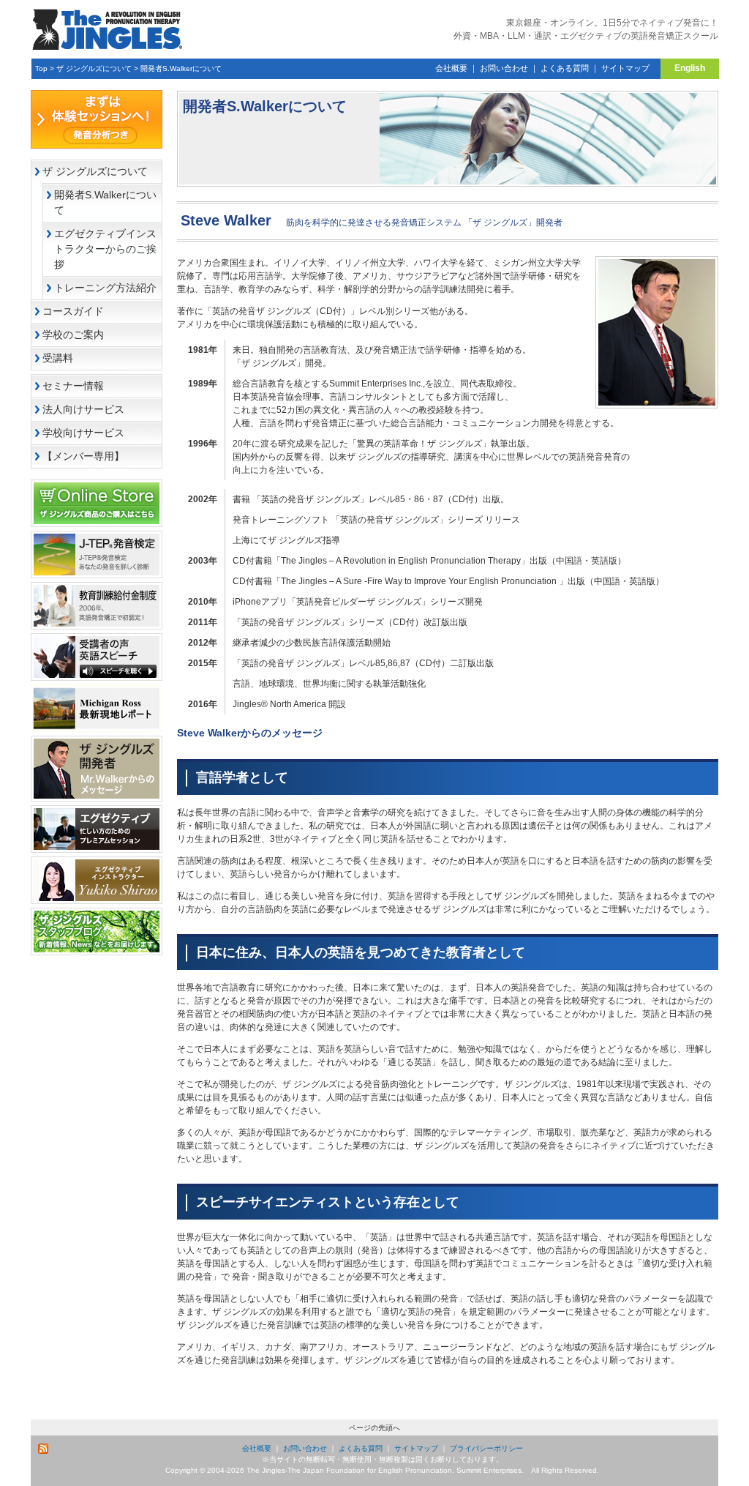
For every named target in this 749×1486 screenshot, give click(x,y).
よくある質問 (565, 68)
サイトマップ (625, 68)
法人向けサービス (83, 409)
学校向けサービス (83, 432)
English (689, 68)
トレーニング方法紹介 (105, 288)
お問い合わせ (504, 68)
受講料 (57, 358)
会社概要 (451, 68)
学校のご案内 (73, 334)
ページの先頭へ (374, 1428)
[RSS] (44, 1449)
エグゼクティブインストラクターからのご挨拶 (105, 249)
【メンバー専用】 (83, 456)
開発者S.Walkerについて (181, 68)
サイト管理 (692, 1480)
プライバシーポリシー (486, 1448)
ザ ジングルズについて (94, 68)
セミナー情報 (73, 386)
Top (41, 68)
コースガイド (73, 311)
